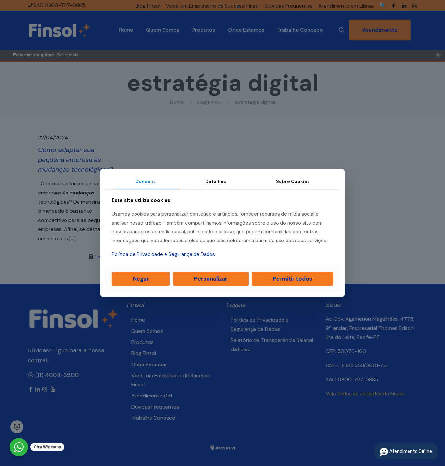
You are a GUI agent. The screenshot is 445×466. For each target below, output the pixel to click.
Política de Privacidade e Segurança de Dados (163, 254)
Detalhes (215, 181)
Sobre (293, 181)
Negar (141, 278)
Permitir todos (292, 278)
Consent (145, 181)
